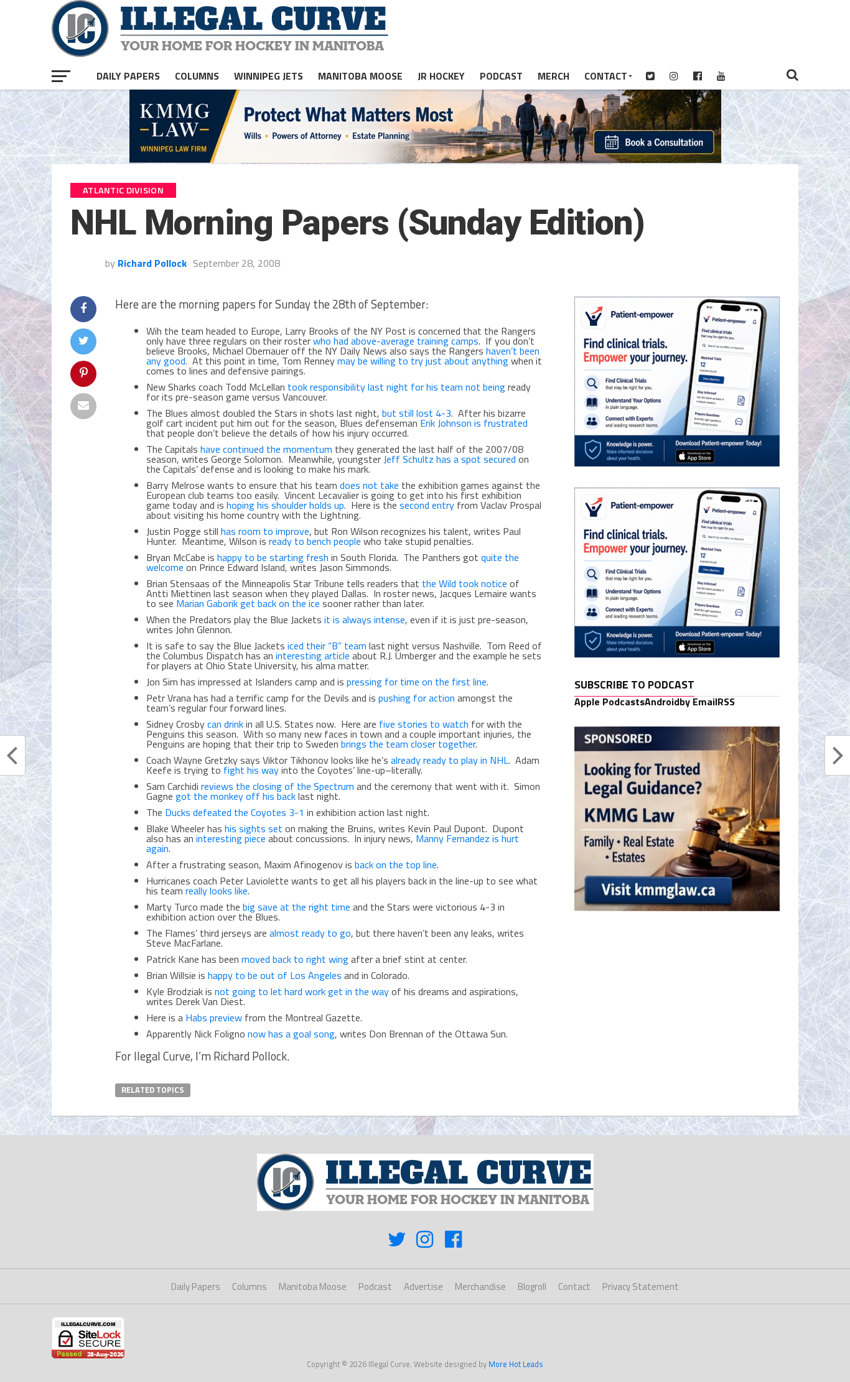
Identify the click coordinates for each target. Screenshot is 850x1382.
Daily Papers (128, 75)
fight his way (251, 770)
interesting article (313, 655)
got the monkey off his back (235, 796)
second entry (426, 505)
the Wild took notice (464, 583)
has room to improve (265, 531)
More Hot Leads (515, 1364)
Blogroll (532, 1286)
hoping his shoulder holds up (285, 505)
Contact (605, 75)
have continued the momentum (266, 449)
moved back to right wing (294, 959)
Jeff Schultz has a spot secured (449, 459)
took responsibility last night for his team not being (396, 386)
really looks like (216, 890)
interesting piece (231, 838)
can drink (225, 724)
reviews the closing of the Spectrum (277, 786)
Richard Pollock (152, 263)
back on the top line (396, 864)
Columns (197, 75)
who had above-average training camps (396, 340)
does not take (369, 485)
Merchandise (480, 1286)
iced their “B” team (327, 645)
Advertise (423, 1286)
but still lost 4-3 (416, 413)
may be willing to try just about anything (422, 360)
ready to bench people (315, 541)
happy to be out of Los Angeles (275, 975)
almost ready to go (310, 932)
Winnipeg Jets (268, 75)
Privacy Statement (640, 1286)
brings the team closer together (408, 743)
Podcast (501, 75)
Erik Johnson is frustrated (474, 422)
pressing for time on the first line (417, 681)
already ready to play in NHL (449, 760)
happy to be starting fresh (273, 557)
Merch (553, 75)
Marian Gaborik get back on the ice (248, 603)
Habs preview (213, 1017)
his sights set (254, 828)
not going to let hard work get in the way (302, 991)
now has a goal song (291, 1033)
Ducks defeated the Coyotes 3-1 (234, 812)
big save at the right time (296, 906)
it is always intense (364, 619)
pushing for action (416, 697)
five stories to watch (424, 724)
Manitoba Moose (360, 75)
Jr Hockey (441, 75)
